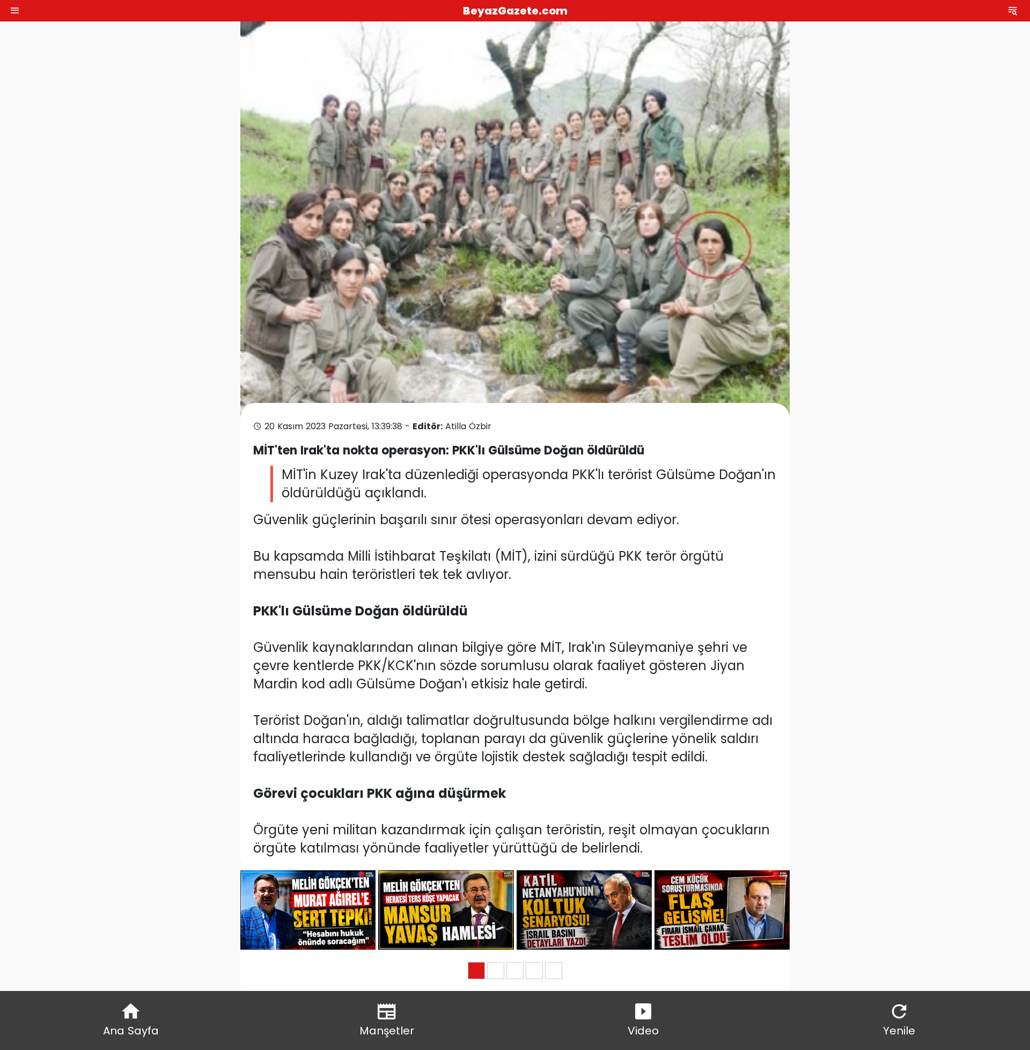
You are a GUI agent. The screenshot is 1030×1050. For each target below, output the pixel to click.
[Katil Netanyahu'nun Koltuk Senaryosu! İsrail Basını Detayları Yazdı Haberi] (584, 910)
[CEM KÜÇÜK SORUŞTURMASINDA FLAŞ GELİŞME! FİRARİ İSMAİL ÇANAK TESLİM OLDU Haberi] (722, 910)
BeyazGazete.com (515, 10)
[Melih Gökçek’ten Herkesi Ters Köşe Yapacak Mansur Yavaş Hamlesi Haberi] (445, 910)
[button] (476, 970)
